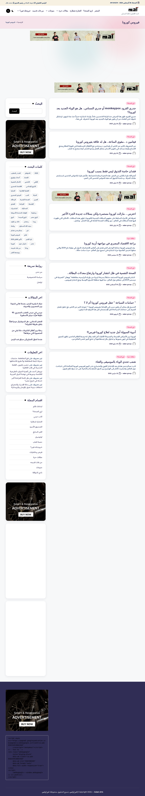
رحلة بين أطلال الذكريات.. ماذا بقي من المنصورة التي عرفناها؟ (27, 331)
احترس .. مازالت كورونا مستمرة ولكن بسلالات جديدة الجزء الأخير (99, 213)
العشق (13, 204)
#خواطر (27, 173)
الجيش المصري (16, 195)
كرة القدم (29, 239)
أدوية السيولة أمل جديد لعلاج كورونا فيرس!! (111, 332)
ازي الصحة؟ (130, 103)
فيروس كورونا (15, 235)
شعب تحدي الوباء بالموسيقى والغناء (116, 361)
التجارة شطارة (36, 422)
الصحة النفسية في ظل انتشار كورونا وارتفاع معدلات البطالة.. (101, 273)
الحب (27, 195)
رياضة (13, 226)
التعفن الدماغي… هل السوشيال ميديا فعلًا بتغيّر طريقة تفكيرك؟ (25, 322)
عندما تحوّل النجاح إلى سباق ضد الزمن (26, 339)
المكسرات (14, 208)
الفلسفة (31, 204)
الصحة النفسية (25, 199)
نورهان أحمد (37, 371)
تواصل (39, 282)
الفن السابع (37, 432)
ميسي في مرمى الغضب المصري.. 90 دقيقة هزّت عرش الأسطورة (27, 313)
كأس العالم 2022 (16, 239)
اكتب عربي (38, 416)
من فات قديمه (16, 248)
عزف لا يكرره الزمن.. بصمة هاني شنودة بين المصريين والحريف (26, 304)
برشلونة (33, 213)
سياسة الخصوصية (34, 277)
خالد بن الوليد (15, 222)
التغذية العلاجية (24, 191)
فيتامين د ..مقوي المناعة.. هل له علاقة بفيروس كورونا (106, 141)
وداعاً (26, 248)
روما (34, 222)
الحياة (35, 195)
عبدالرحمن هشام (16, 230)
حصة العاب (37, 442)
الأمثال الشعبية (16, 182)
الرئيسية (20, 22)
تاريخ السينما (22, 217)
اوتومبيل (38, 437)
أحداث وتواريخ (15, 177)
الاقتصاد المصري (16, 186)
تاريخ (12, 217)
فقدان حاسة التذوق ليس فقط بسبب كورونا (111, 171)
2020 (36, 173)
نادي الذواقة (37, 472)
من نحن (39, 272)
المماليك (25, 208)
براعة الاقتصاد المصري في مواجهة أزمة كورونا (110, 243)
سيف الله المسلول (25, 226)
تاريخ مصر (34, 217)
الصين (36, 199)
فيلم (25, 235)
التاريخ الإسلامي (31, 186)
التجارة (13, 191)
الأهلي (36, 182)
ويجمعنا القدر (15, 252)
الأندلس (27, 182)
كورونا (13, 244)
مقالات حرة (130, 238)
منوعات (39, 467)
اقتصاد (26, 177)
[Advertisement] (72, 60)
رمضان (26, 222)
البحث (38, 103)
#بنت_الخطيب (16, 173)
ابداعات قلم (37, 406)
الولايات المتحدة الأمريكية (19, 213)
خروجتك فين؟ (36, 447)
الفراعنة (21, 204)
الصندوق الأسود (36, 427)
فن (27, 230)
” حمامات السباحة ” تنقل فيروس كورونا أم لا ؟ (110, 302)
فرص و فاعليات (36, 452)
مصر (32, 244)
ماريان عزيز (23, 244)
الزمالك (13, 199)
